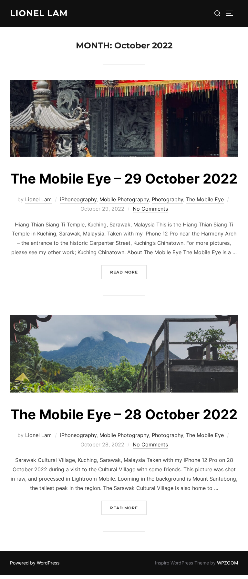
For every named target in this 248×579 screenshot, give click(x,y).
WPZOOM (227, 562)
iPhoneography (78, 199)
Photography (167, 199)
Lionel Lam (39, 13)
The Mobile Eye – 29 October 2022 (123, 178)
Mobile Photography (124, 199)
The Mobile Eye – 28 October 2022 (123, 414)
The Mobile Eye (205, 199)
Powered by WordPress (34, 562)
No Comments (150, 208)
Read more (128, 272)
